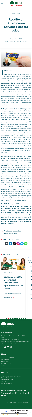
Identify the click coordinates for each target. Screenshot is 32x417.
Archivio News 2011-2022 (8, 358)
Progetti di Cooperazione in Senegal (11, 376)
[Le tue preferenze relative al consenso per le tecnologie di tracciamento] (29, 414)
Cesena (12, 41)
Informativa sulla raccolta (10, 415)
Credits (3, 365)
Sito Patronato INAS (6, 383)
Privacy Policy (5, 361)
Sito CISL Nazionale (6, 378)
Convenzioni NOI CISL (7, 379)
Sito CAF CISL (5, 381)
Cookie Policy (5, 359)
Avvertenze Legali (6, 363)
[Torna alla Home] (16, 3)
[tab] (6, 318)
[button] (2, 3)
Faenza (18, 41)
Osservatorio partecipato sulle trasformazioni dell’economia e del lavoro (15, 392)
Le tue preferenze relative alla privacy (18, 411)
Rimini (24, 41)
